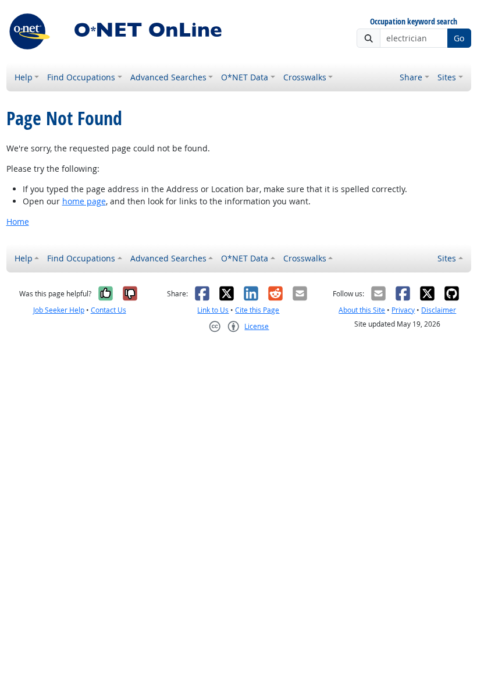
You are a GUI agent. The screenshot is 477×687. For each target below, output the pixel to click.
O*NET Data (244, 77)
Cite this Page (257, 310)
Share (411, 77)
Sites (446, 77)
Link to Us (213, 310)
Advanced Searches (168, 77)
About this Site (362, 310)
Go (459, 38)
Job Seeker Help (58, 310)
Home (17, 221)
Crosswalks (304, 77)
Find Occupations (81, 77)
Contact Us (108, 310)
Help (24, 77)
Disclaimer (438, 310)
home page (84, 201)
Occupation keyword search (413, 22)
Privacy (403, 310)
